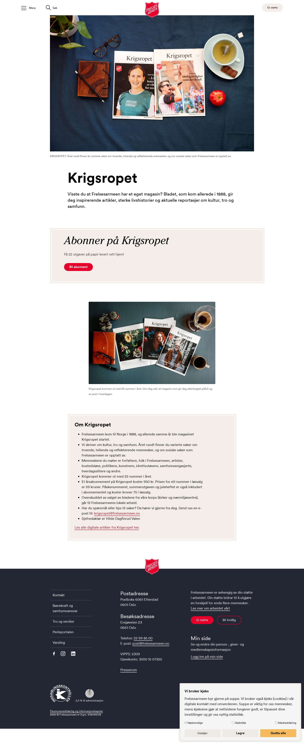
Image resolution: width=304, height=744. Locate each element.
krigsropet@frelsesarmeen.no (117, 513)
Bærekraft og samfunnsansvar (65, 608)
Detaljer (203, 733)
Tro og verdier (63, 621)
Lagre (240, 733)
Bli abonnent (78, 267)
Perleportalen (63, 632)
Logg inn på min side (207, 656)
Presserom (128, 670)
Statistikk (240, 722)
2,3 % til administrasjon (89, 700)
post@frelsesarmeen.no (150, 643)
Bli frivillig (229, 620)
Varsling (59, 642)
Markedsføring (287, 722)
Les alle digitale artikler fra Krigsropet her (107, 527)
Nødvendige (195, 722)
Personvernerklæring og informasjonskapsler (76, 711)
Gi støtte (202, 620)
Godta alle (278, 733)
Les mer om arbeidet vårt (210, 608)
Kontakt (59, 595)
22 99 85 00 (143, 638)
